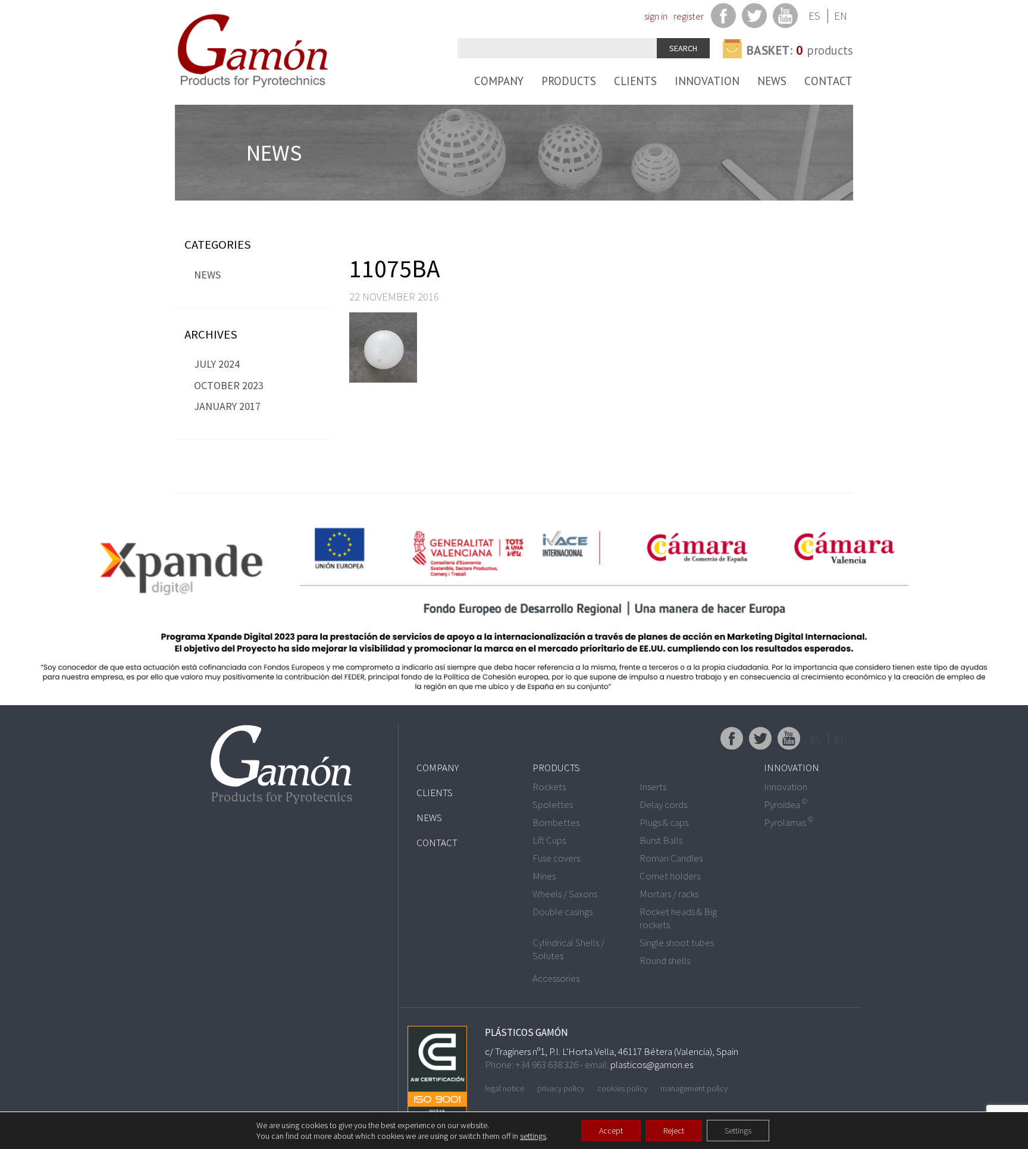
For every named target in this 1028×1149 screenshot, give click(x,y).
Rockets (549, 786)
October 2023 (229, 385)
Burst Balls (661, 840)
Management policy (694, 1088)
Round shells (665, 960)
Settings (738, 1130)
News (771, 81)
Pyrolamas (788, 822)
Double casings (562, 911)
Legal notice (504, 1088)
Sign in (655, 16)
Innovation (707, 81)
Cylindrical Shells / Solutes (568, 949)
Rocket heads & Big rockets (678, 918)
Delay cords (663, 804)
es (814, 16)
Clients (635, 81)
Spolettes (552, 804)
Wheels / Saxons (564, 893)
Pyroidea (785, 804)
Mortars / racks (669, 893)
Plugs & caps (664, 822)
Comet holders (670, 875)
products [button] (800, 50)
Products (568, 81)
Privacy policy (560, 1088)
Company (499, 81)
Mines (544, 875)
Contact (828, 81)
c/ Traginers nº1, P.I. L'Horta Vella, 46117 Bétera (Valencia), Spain (611, 1051)
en (840, 16)
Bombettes (555, 822)
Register (688, 16)
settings (533, 1136)
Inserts (653, 786)
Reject (673, 1130)
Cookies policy (622, 1088)
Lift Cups (549, 840)
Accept (611, 1130)
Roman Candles (671, 858)
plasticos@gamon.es (651, 1064)
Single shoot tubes (677, 942)
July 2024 (217, 364)
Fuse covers (556, 858)
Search (683, 48)
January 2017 (227, 406)
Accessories (555, 978)
